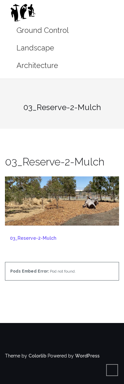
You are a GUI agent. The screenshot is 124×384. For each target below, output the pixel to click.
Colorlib (37, 355)
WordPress (87, 355)
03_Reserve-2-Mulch (33, 238)
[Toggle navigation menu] (112, 39)
